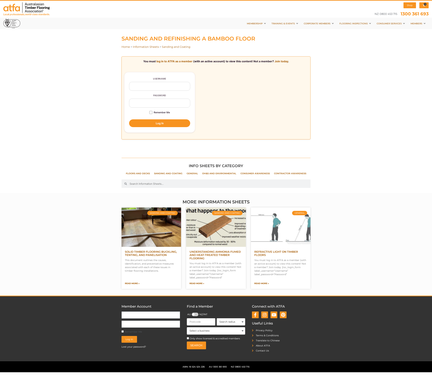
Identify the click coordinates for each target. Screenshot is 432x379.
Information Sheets (146, 46)
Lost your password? (134, 346)
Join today (281, 61)
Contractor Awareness (290, 173)
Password (159, 95)
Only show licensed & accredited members (215, 338)
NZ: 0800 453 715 (386, 14)
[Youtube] (274, 314)
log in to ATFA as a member (174, 61)
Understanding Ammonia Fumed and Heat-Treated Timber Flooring (215, 255)
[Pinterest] (283, 314)
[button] (256, 23)
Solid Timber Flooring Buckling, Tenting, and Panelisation (151, 253)
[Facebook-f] (255, 314)
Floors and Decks (138, 173)
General (192, 173)
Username (159, 78)
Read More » (132, 283)
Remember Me (162, 112)
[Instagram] (264, 314)
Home (126, 46)
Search (196, 345)
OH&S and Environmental (219, 173)
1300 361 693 (415, 13)
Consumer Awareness (255, 173)
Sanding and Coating (176, 46)
